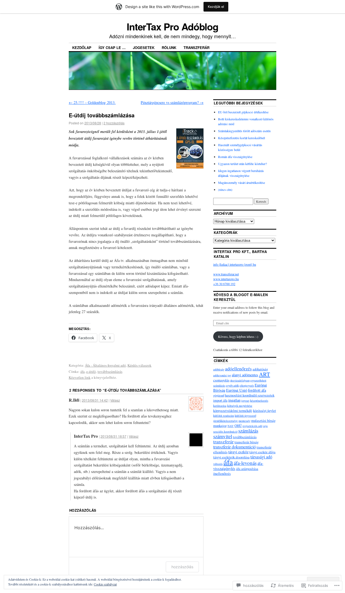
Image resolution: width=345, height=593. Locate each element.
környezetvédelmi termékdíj (232, 410)
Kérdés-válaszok (139, 365)
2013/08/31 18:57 (113, 436)
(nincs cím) (225, 189)
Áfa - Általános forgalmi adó (105, 365)
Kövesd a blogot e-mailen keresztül (241, 297)
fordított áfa (257, 390)
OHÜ (238, 425)
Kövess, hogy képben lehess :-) (238, 336)
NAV (230, 426)
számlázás (248, 430)
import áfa (220, 400)
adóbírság (218, 369)
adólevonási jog (222, 375)
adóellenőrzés (238, 368)
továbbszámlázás (110, 371)
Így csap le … (112, 47)
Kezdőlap (81, 47)
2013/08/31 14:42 (95, 400)
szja (265, 426)
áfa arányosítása (247, 468)
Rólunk (169, 47)
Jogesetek (143, 47)
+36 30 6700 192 (224, 284)
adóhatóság (260, 369)
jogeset (245, 400)
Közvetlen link (80, 377)
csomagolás (221, 380)
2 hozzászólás (114, 123)
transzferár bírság (246, 442)
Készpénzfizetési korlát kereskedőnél (241, 138)
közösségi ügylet (264, 410)
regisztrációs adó (252, 426)
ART (264, 374)
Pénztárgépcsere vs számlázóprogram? (172, 102)
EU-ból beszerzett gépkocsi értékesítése (243, 112)
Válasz (115, 400)
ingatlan (234, 400)
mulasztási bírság (263, 420)
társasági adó (261, 456)
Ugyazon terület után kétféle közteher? (242, 164)
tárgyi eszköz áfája (262, 452)
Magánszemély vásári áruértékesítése (241, 182)
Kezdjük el (216, 7)
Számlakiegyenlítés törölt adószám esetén (244, 131)
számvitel (222, 436)
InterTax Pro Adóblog (172, 26)
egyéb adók (232, 385)
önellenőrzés (222, 473)
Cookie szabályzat (105, 584)
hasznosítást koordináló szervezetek (249, 395)
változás (218, 464)
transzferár (223, 441)
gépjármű (218, 395)
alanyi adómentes (245, 374)
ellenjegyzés (247, 385)
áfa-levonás (245, 462)
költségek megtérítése (239, 406)
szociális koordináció (225, 431)
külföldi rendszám (223, 415)
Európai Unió (236, 390)
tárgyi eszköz (238, 451)
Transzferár (196, 47)
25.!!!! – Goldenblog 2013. (92, 102)
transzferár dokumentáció (234, 447)
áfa (82, 371)
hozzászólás (182, 566)
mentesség (244, 421)
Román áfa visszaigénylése (235, 157)
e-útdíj (91, 371)
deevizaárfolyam (240, 380)
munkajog (220, 425)
